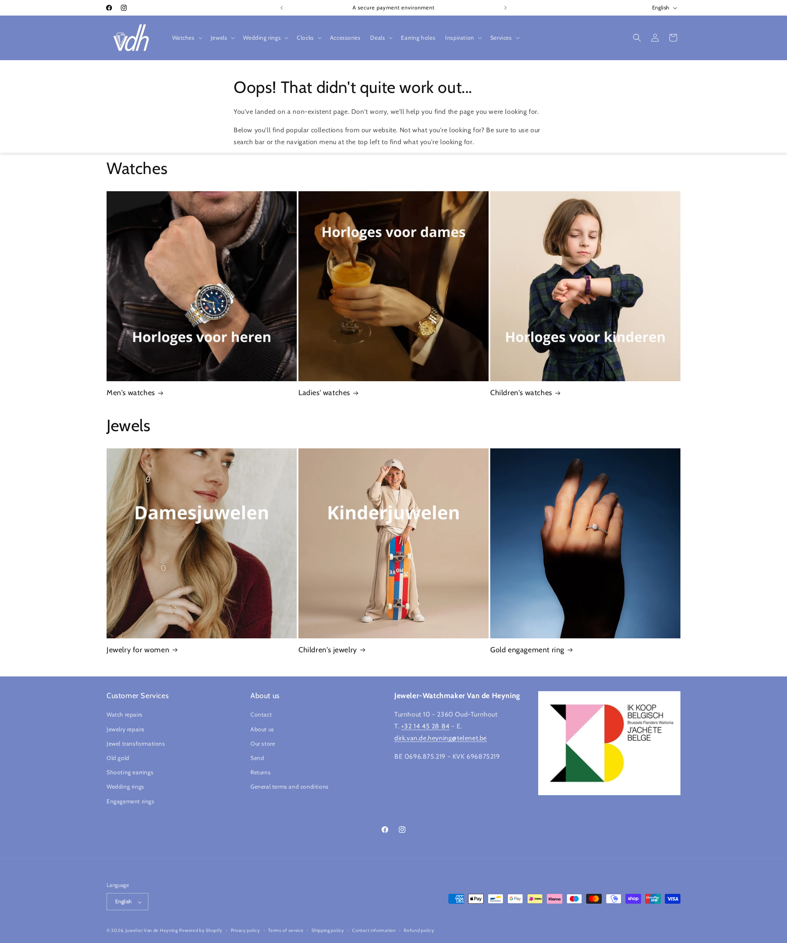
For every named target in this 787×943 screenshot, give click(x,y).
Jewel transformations (136, 743)
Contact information (374, 930)
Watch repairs (125, 715)
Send (257, 758)
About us (262, 729)
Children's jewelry (327, 649)
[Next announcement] (505, 8)
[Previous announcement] (282, 8)
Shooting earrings (130, 772)
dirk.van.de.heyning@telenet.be (440, 738)
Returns (260, 772)
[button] (186, 37)
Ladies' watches (324, 392)
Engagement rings (131, 801)
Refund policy (419, 930)
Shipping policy (328, 930)
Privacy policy (245, 930)
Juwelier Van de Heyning (151, 931)
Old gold (118, 758)
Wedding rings (125, 787)
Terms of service (285, 930)
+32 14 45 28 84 (425, 726)
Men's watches (131, 392)
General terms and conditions (289, 787)
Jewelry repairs (126, 729)
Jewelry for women (138, 649)
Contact (261, 715)
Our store (262, 743)
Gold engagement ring (527, 649)
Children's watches (521, 392)
